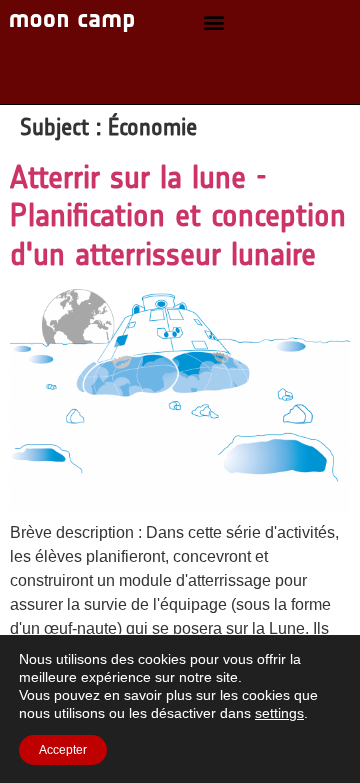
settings (279, 713)
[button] (213, 22)
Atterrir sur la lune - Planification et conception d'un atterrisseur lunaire (178, 215)
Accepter (63, 750)
